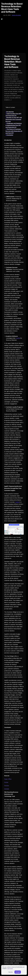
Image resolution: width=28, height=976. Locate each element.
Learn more (10, 968)
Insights (18, 338)
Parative (6, 785)
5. (14, 131)
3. (14, 119)
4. (14, 125)
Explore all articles (16, 15)
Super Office (7, 779)
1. (10, 111)
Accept (18, 972)
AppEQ (17, 502)
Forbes (6, 782)
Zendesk (6, 789)
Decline (10, 972)
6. (9, 135)
